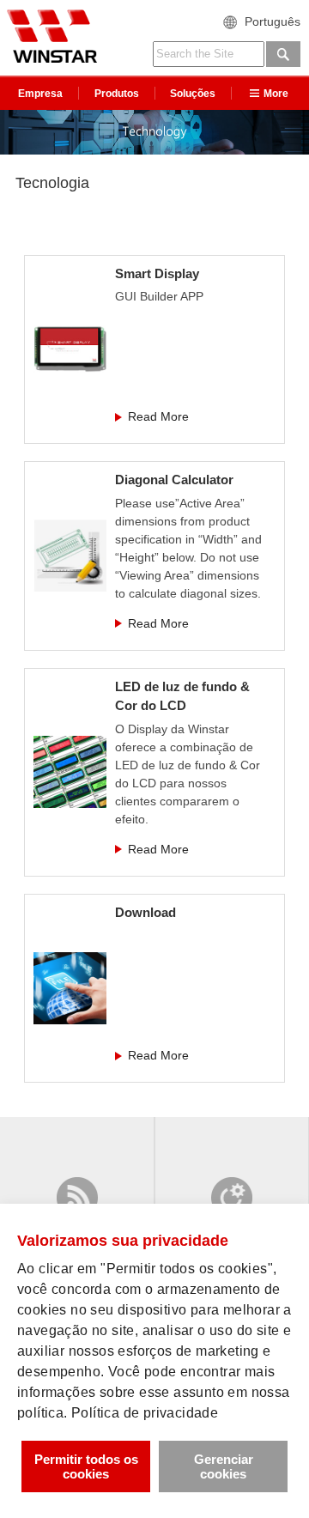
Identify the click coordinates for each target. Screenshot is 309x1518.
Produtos (116, 94)
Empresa (40, 94)
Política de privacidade (144, 1413)
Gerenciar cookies (223, 1466)
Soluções (192, 94)
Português (272, 21)
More (276, 94)
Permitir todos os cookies (86, 1466)
